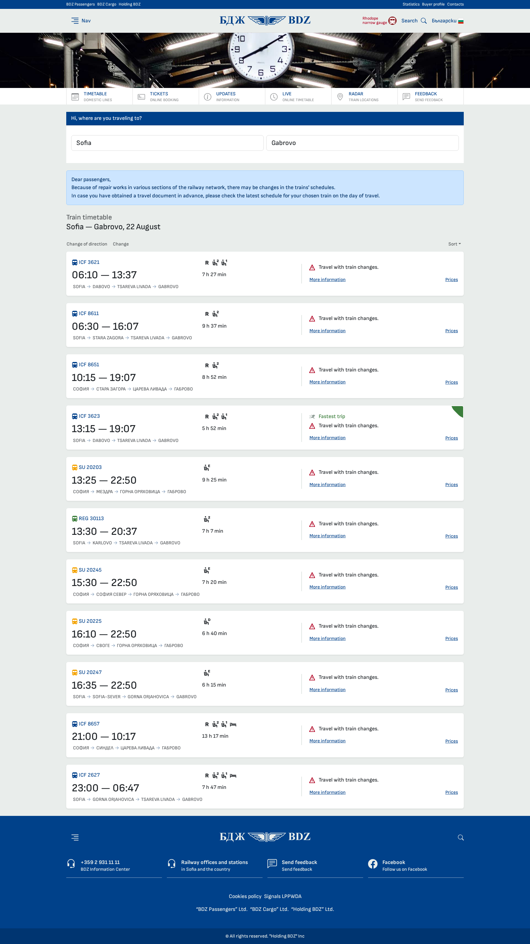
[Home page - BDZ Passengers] (265, 837)
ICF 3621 (89, 262)
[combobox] (167, 143)
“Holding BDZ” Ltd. (312, 909)
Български (445, 20)
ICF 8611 (89, 313)
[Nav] (75, 837)
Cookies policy (245, 896)
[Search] (461, 837)
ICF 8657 (89, 724)
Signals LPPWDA (282, 896)
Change (121, 244)
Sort (452, 244)
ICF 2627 (89, 775)
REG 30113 (91, 518)
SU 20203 (90, 467)
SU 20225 (90, 621)
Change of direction (87, 244)
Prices (451, 280)
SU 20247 (90, 672)
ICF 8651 (89, 364)
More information (327, 280)
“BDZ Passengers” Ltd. (222, 909)
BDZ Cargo (106, 4)
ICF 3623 (89, 416)
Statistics (411, 4)
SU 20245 (90, 570)
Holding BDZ (129, 4)
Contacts (455, 4)
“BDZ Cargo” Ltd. (269, 909)
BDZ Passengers (80, 4)
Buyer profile (433, 4)
